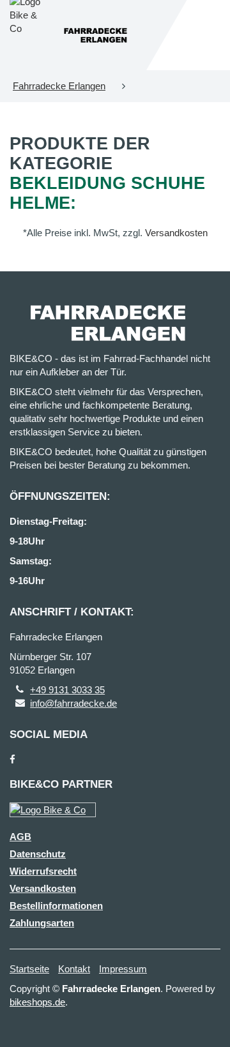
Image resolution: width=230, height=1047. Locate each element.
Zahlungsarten (42, 922)
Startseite (29, 968)
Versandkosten (176, 232)
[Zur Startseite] (95, 35)
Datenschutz (38, 853)
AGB (20, 836)
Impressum (123, 968)
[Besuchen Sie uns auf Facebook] (12, 759)
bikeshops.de (37, 1002)
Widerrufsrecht (43, 871)
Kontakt (74, 968)
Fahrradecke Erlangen (59, 85)
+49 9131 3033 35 (67, 689)
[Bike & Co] (53, 809)
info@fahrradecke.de (73, 703)
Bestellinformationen (56, 905)
